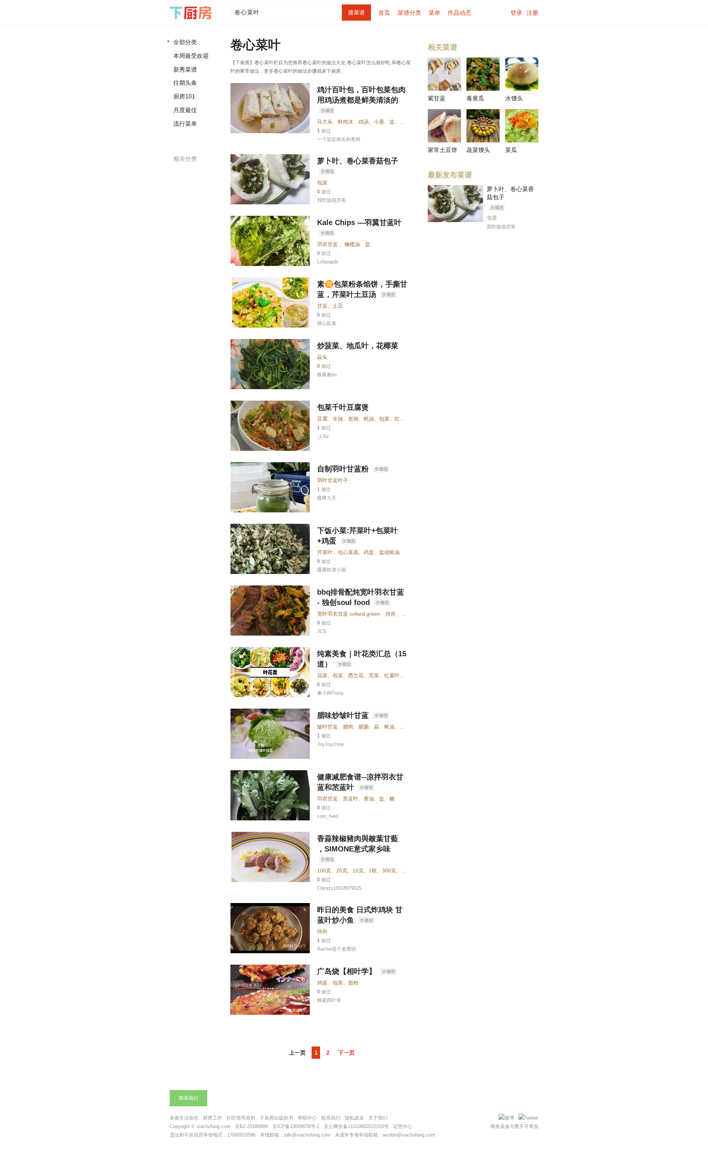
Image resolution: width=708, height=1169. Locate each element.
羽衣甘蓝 (327, 799)
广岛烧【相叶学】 (347, 971)
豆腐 (322, 419)
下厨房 (192, 13)
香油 (369, 799)
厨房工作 (212, 1118)
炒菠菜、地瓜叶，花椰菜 (357, 346)
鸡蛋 (369, 552)
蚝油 (369, 419)
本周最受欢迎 (191, 56)
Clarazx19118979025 (339, 888)
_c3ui (323, 436)
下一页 (346, 1052)
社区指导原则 (240, 1118)
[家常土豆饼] (444, 125)
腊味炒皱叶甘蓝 (344, 715)
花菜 (322, 675)
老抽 (353, 419)
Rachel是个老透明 (336, 949)
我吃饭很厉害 (331, 200)
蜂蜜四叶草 (329, 1000)
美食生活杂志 (184, 1118)
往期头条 (185, 83)
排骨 (390, 614)
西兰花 (356, 675)
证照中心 (402, 1126)
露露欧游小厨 (331, 570)
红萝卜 (402, 419)
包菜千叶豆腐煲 (343, 407)
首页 (384, 13)
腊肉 (348, 727)
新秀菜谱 (185, 69)
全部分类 (185, 42)
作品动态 (459, 13)
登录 (516, 13)
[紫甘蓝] (444, 74)
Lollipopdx (328, 261)
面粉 (353, 983)
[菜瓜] (521, 125)
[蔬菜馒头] (483, 125)
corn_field (327, 816)
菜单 (434, 13)
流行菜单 (185, 124)
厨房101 (184, 96)
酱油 (405, 727)
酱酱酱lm (327, 374)
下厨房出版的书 (276, 1118)
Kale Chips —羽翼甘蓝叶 (359, 222)
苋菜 (374, 675)
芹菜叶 (325, 552)
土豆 (338, 306)
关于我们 (378, 1118)
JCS (321, 631)
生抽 (338, 419)
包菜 (322, 183)
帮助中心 (307, 1118)
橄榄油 (352, 244)
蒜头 (322, 357)
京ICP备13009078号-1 (295, 1126)
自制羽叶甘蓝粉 (344, 469)
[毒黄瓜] (483, 74)
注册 (532, 13)
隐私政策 (354, 1118)
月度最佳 (185, 110)
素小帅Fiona (330, 693)
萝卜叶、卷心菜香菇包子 (357, 161)
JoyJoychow (330, 744)
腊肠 (363, 727)
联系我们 (188, 1098)
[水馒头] (521, 74)
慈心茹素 (326, 323)
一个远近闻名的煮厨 (338, 139)
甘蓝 (322, 306)
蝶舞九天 (326, 498)
